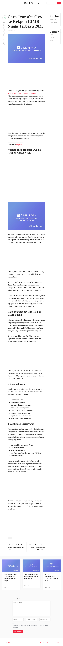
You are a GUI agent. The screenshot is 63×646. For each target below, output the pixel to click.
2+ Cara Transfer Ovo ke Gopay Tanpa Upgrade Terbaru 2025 (37, 547)
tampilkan (19, 145)
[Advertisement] (26, 77)
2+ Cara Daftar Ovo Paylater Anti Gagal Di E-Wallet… (31, 576)
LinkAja (29, 7)
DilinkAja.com (31, 3)
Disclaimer (49, 642)
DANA (39, 7)
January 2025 (53, 22)
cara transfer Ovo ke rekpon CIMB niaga (22, 93)
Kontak (44, 642)
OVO (34, 7)
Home (23, 7)
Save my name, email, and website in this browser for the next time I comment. (30, 626)
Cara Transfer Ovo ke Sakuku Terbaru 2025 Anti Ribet (16, 547)
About (41, 642)
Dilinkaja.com (11, 642)
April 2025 (53, 19)
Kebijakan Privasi (57, 642)
